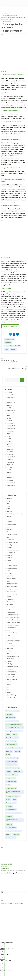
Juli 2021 (9, 436)
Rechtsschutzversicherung (13, 614)
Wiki (8, 689)
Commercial (10, 521)
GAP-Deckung (10, 539)
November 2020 (11, 457)
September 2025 (11, 402)
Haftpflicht (9, 555)
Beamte (9, 506)
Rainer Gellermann (7, 21)
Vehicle (8, 834)
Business (9, 516)
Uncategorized (4, 19)
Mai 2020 (9, 470)
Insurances (9, 576)
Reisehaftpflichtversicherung (14, 620)
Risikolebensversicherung (13, 640)
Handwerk (9, 563)
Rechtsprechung (11, 612)
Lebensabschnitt (11, 591)
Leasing (9, 588)
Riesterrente (22, 17)
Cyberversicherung (11, 524)
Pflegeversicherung (12, 601)
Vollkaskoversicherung (12, 682)
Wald (8, 687)
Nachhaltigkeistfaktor (9, 317)
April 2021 (9, 444)
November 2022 (11, 410)
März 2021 (9, 446)
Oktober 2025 (10, 400)
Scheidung (9, 651)
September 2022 (11, 413)
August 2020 (10, 464)
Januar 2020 (10, 480)
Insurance (9, 573)
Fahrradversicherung (12, 534)
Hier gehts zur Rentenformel (10, 326)
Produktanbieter (11, 607)
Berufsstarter (10, 511)
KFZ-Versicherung (11, 578)
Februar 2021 (10, 449)
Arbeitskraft (9, 714)
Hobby (8, 570)
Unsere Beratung (11, 674)
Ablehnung (9, 498)
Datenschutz (11, 903)
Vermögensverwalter (12, 679)
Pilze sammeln (10, 604)
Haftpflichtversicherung (12, 557)
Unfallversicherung (11, 671)
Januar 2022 (10, 423)
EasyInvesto (10, 529)
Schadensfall (10, 648)
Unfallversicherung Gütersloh (13, 831)
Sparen (6, 349)
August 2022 (10, 415)
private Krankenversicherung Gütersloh (13, 792)
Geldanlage (10, 545)
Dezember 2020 (11, 454)
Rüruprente (9, 643)
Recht (8, 609)
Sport (8, 653)
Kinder (8, 581)
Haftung (9, 560)
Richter (8, 635)
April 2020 (9, 472)
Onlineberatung (11, 599)
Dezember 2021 (11, 426)
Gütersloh (17, 751)
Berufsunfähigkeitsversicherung (10, 15)
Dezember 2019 (11, 482)
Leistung (13, 17)
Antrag (8, 501)
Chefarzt (9, 519)
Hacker (8, 754)
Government (9, 751)
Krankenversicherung (12, 583)
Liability (8, 784)
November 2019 (11, 485)
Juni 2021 (9, 438)
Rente (17, 17)
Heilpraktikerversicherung (12, 768)
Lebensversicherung (6, 17)
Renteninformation (9, 339)
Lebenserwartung (10, 778)
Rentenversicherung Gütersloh (12, 345)
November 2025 (11, 397)
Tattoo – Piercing (11, 658)
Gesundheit (9, 547)
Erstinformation (19, 903)
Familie (8, 537)
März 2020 (9, 475)
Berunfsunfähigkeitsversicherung (14, 727)
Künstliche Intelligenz (12, 586)
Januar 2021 (10, 451)
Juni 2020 (9, 467)
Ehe (8, 532)
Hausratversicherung (12, 565)
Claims (20, 731)
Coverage (15, 734)
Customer (16, 737)
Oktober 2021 (10, 431)
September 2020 (11, 462)
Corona (8, 734)
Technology (9, 664)
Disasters (9, 526)
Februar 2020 (10, 477)
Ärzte (8, 503)
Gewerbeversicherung (12, 550)
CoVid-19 (8, 737)
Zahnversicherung (11, 695)
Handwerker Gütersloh (11, 761)
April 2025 (9, 405)
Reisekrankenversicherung (13, 622)
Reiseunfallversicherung (13, 625)
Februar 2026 (10, 394)
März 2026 (9, 392)
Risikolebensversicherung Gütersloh (12, 820)
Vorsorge (11, 19)
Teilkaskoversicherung (12, 666)
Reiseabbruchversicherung (13, 617)
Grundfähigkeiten (11, 552)
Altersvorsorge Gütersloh (12, 710)
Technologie (10, 661)
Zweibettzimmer (11, 697)
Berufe (8, 508)
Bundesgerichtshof (11, 731)
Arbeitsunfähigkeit (10, 717)
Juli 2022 (9, 418)
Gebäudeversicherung (12, 542)
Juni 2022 (9, 420)
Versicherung (16, 834)
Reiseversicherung (11, 627)
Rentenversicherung (12, 632)
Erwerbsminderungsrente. (8, 149)
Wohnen (9, 692)
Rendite (8, 799)
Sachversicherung (11, 645)
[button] (26, 3)
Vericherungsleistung (12, 676)
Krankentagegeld (18, 771)
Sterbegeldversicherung (13, 656)
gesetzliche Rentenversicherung (14, 747)
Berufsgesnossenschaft (12, 720)
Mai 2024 (9, 407)
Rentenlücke (8, 342)
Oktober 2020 (10, 459)
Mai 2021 (9, 441)
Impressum (4, 903)
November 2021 (11, 428)
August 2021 (10, 433)
